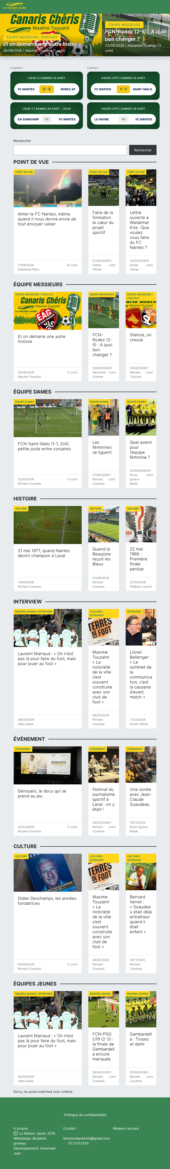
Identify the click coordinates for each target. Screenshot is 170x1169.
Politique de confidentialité (85, 1115)
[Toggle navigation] (162, 7)
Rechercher (22, 141)
